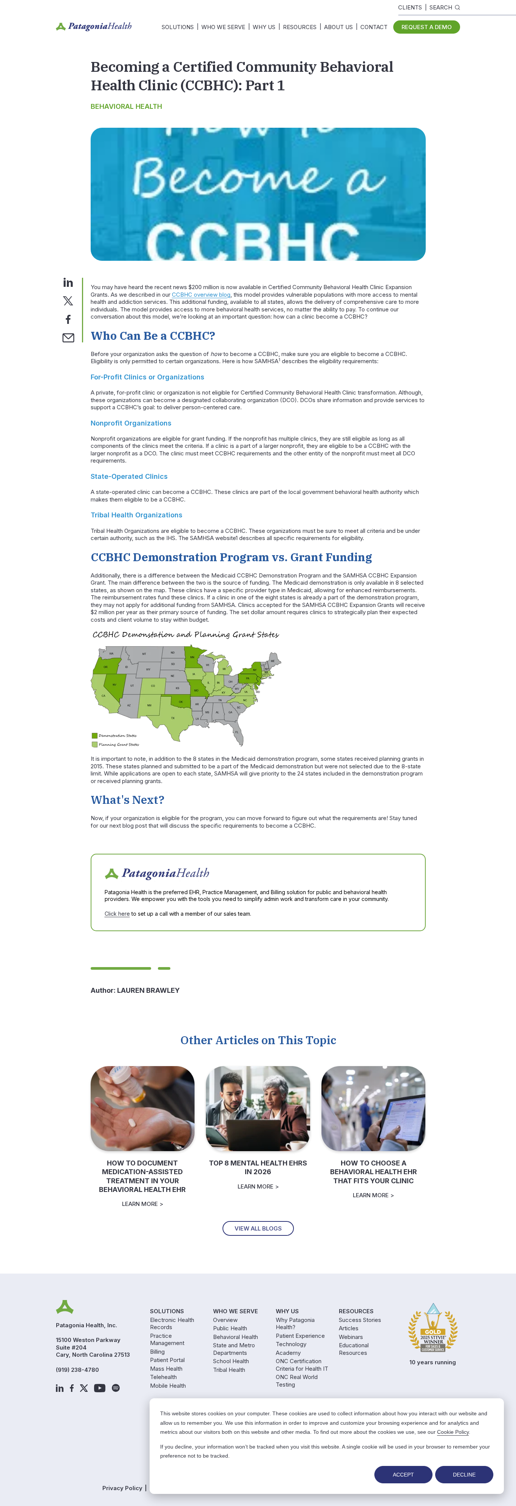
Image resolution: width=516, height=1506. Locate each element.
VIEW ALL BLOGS (258, 1228)
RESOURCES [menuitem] (300, 27)
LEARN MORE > (142, 1203)
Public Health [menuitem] (230, 1328)
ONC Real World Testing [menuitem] (297, 1380)
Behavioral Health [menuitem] (235, 1336)
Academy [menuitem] (288, 1352)
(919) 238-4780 (77, 1369)
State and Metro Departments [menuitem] (234, 1349)
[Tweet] (68, 300)
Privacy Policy (122, 1488)
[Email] (68, 337)
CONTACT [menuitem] (374, 27)
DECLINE (464, 1475)
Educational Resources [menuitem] (354, 1349)
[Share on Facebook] (68, 318)
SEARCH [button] (440, 7)
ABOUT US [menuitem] (338, 27)
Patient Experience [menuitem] (300, 1335)
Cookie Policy (453, 1432)
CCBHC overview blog (201, 294)
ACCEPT (403, 1475)
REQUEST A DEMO (427, 27)
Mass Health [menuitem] (166, 1368)
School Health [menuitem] (231, 1361)
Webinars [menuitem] (351, 1336)
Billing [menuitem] (157, 1351)
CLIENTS (410, 7)
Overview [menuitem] (225, 1319)
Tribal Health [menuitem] (229, 1369)
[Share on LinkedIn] (68, 281)
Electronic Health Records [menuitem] (172, 1323)
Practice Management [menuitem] (167, 1339)
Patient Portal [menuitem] (167, 1360)
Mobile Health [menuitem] (168, 1385)
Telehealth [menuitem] (163, 1377)
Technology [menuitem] (291, 1344)
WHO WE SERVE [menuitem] (223, 27)
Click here (117, 913)
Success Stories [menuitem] (360, 1319)
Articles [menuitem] (348, 1328)
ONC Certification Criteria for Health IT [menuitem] (302, 1364)
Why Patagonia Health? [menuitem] (295, 1323)
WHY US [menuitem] (264, 27)
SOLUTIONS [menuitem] (178, 27)
